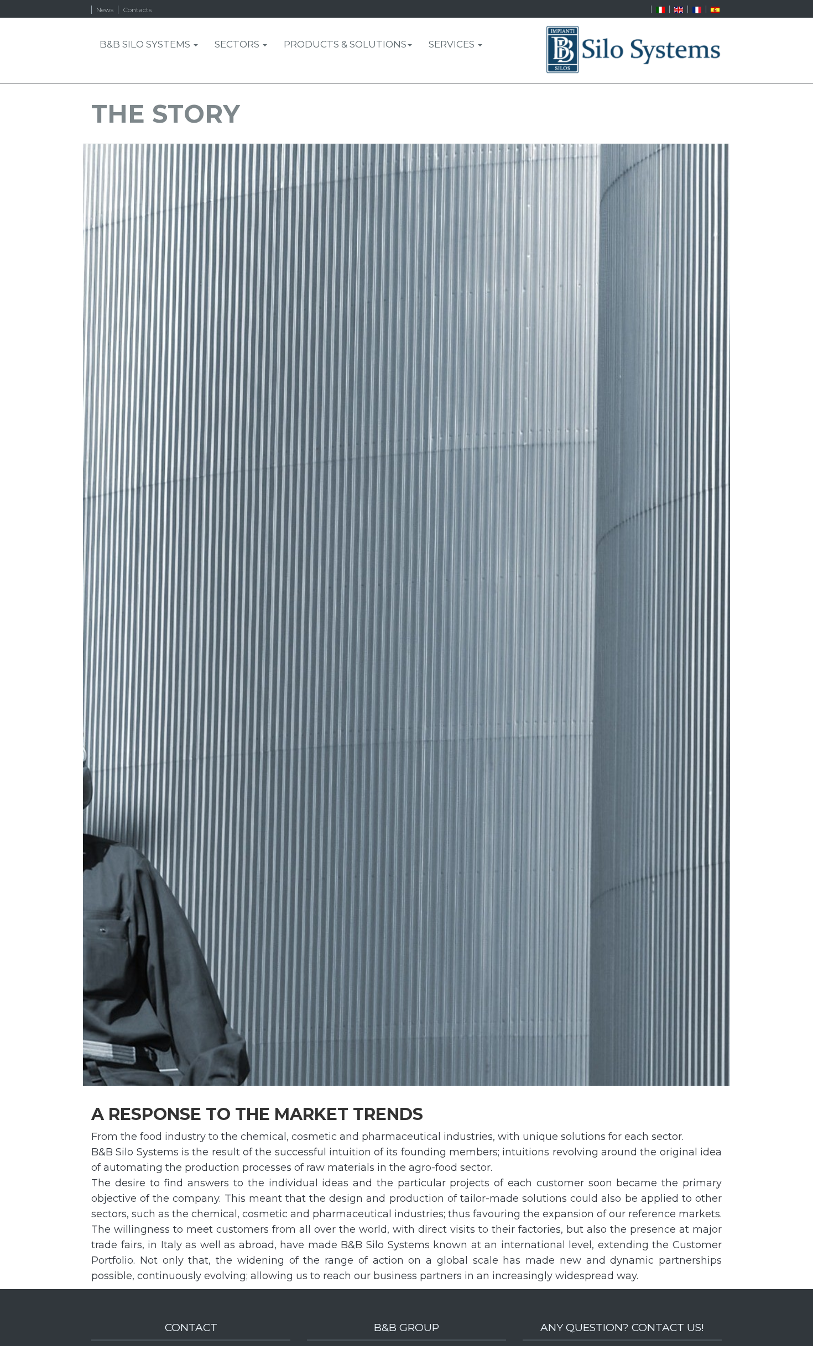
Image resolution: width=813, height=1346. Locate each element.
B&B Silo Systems (146, 44)
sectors (238, 44)
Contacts (137, 10)
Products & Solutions (345, 44)
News (104, 10)
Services (453, 44)
